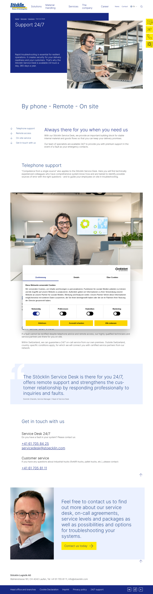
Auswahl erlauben (76, 323)
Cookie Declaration (49, 589)
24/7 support (97, 589)
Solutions (31, 19)
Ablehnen (42, 323)
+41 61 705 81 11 (34, 468)
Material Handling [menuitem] (50, 6)
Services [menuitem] (73, 6)
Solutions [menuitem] (36, 6)
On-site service (23, 138)
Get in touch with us (26, 143)
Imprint (65, 589)
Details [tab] (76, 277)
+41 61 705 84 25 (35, 444)
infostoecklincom (78, 579)
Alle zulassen (110, 323)
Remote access (23, 133)
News (117, 6)
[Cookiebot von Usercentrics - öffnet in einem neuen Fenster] (117, 269)
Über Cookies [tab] (112, 277)
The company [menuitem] (87, 6)
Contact (125, 6)
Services (24, 19)
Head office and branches (23, 589)
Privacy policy (80, 589)
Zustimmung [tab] (40, 277)
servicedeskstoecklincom (43, 448)
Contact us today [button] (75, 546)
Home (17, 19)
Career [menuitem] (105, 6)
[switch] (63, 314)
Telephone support (25, 128)
